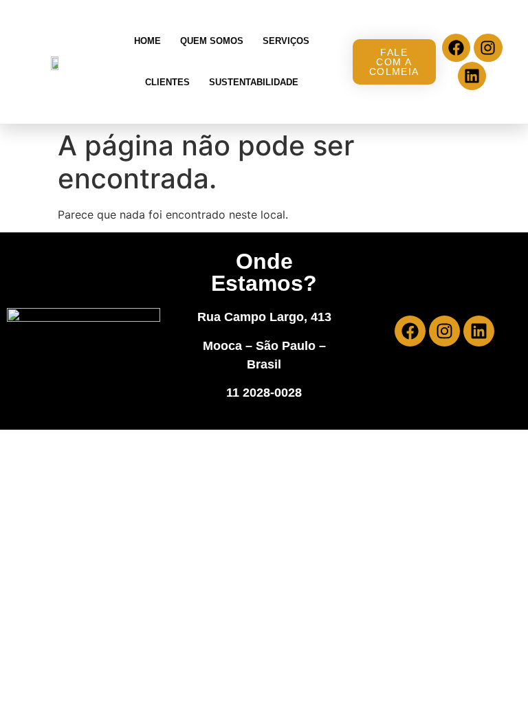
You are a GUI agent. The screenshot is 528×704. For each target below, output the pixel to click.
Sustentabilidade (253, 82)
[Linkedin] (472, 76)
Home (147, 41)
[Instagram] (488, 48)
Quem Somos (211, 41)
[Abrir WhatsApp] (493, 669)
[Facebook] (456, 48)
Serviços (286, 41)
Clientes (167, 82)
